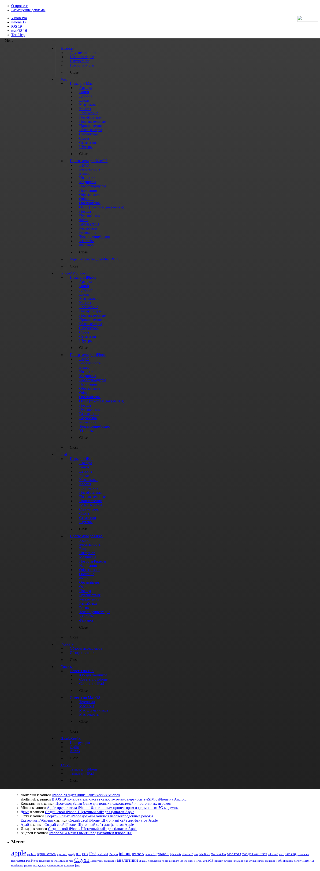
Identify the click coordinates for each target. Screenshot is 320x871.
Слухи (81, 860)
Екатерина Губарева (37, 820)
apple (18, 852)
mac (196, 854)
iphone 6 (162, 854)
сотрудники (39, 865)
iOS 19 (16, 26)
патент (297, 860)
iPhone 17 (18, 22)
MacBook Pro (218, 854)
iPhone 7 (187, 854)
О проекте (19, 6)
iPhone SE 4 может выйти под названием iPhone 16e (90, 833)
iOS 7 (85, 854)
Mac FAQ (234, 854)
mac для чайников (254, 854)
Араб (25, 825)
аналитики (127, 860)
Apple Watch (46, 854)
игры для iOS (204, 860)
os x (281, 854)
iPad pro (113, 854)
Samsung (291, 854)
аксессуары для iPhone (103, 860)
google (71, 854)
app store (62, 854)
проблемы (17, 865)
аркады (143, 860)
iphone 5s (150, 854)
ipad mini (102, 854)
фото (77, 865)
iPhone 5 (138, 854)
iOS (78, 854)
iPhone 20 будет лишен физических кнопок (86, 795)
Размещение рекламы (28, 10)
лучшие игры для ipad (236, 860)
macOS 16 (19, 31)
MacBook (204, 854)
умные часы (55, 865)
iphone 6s (175, 854)
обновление (285, 860)
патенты (308, 860)
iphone (125, 853)
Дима (25, 812)
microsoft (273, 854)
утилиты (69, 865)
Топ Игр (18, 35)
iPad (93, 854)
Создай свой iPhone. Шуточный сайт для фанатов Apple (89, 812)
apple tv (31, 854)
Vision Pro (19, 18)
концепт (218, 861)
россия (28, 865)
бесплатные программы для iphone (167, 860)
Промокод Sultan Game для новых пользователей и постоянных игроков (113, 803)
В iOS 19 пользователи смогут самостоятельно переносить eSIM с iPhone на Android (119, 799)
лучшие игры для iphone (263, 860)
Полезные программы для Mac (56, 860)
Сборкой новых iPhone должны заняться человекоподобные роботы (99, 816)
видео (191, 860)
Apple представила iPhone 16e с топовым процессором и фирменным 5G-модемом (113, 808)
